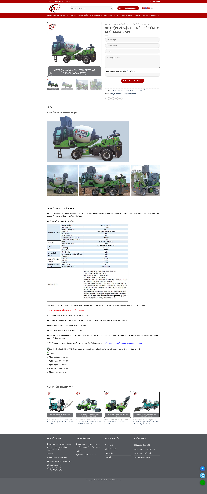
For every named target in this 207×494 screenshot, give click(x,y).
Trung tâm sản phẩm (79, 15)
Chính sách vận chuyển (144, 449)
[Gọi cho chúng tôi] (202, 483)
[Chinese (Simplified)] (149, 8)
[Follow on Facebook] (150, 1)
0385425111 (63, 368)
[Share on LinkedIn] (122, 98)
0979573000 (64, 357)
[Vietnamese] (143, 8)
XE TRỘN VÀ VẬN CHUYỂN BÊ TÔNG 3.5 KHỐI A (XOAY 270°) (88, 423)
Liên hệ (145, 15)
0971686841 (62, 457)
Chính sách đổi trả (142, 453)
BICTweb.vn (116, 480)
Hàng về (136, 15)
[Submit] (111, 8)
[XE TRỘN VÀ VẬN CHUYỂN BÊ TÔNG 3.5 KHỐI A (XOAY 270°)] (89, 404)
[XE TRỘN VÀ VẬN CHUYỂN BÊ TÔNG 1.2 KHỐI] (117, 404)
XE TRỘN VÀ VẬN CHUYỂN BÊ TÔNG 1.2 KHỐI (117, 423)
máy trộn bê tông (116, 94)
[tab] (49, 107)
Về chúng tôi (62, 15)
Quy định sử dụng (142, 457)
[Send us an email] (157, 1)
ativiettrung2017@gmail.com (60, 461)
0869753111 (63, 361)
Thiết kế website (102, 480)
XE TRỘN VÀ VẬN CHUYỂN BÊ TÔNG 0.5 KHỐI (60, 423)
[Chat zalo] (202, 475)
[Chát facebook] (202, 468)
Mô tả (49, 107)
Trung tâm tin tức (111, 15)
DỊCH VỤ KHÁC (95, 15)
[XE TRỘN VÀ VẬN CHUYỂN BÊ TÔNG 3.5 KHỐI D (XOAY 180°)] (146, 404)
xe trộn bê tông (133, 94)
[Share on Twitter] (111, 98)
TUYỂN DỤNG (154, 15)
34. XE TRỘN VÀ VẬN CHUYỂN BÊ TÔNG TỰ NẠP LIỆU (132, 24)
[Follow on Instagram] (153, 1)
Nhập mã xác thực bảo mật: (115, 71)
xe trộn (125, 94)
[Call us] (56, 469)
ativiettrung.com (55, 465)
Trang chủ (51, 15)
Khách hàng (127, 15)
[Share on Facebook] (107, 98)
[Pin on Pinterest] (119, 98)
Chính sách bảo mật (142, 445)
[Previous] (51, 49)
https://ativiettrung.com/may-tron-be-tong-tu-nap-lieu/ (122, 343)
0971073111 (63, 365)
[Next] (98, 49)
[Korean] (152, 8)
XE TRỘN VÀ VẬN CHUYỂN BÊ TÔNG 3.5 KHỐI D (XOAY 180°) (146, 423)
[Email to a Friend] (115, 98)
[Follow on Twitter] (155, 1)
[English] (146, 8)
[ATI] (57, 8)
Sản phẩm (109, 453)
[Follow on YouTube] (159, 1)
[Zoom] (50, 74)
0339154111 (63, 372)
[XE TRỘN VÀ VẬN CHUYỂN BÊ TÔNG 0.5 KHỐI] (60, 404)
